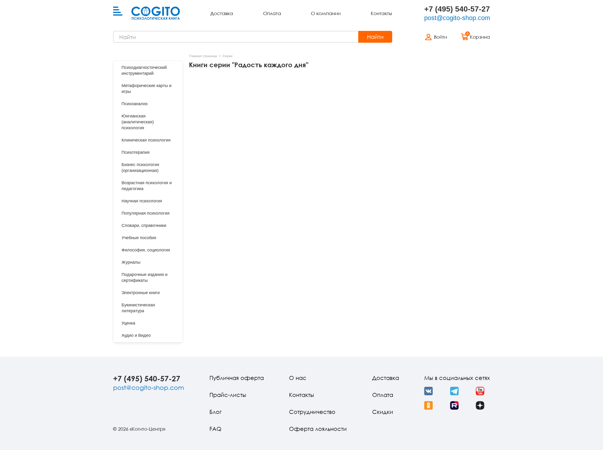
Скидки (382, 411)
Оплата (272, 13)
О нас (297, 377)
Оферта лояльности (318, 428)
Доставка (221, 13)
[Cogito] (155, 13)
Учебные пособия (139, 237)
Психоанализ (134, 103)
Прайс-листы (227, 394)
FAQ (215, 428)
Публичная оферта (236, 377)
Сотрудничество (312, 411)
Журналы (131, 262)
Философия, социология (146, 250)
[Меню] (117, 11)
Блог (215, 411)
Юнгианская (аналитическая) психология (138, 122)
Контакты (381, 13)
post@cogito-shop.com (457, 17)
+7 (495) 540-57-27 (457, 9)
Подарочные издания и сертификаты (144, 277)
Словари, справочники (144, 225)
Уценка (128, 323)
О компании (326, 13)
